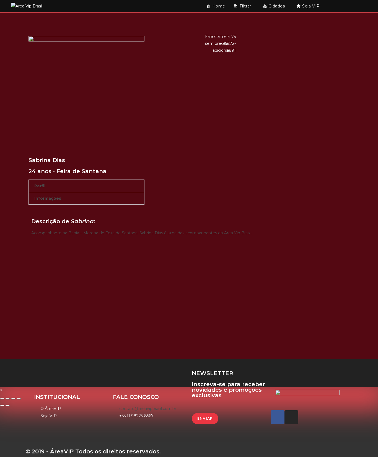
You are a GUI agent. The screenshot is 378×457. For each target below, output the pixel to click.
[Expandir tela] (13, 398)
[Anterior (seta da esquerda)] (2, 405)
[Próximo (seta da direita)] (8, 405)
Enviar (205, 418)
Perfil (39, 185)
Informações (47, 198)
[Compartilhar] (8, 398)
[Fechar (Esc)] (2, 398)
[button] (86, 186)
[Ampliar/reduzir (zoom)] (19, 398)
